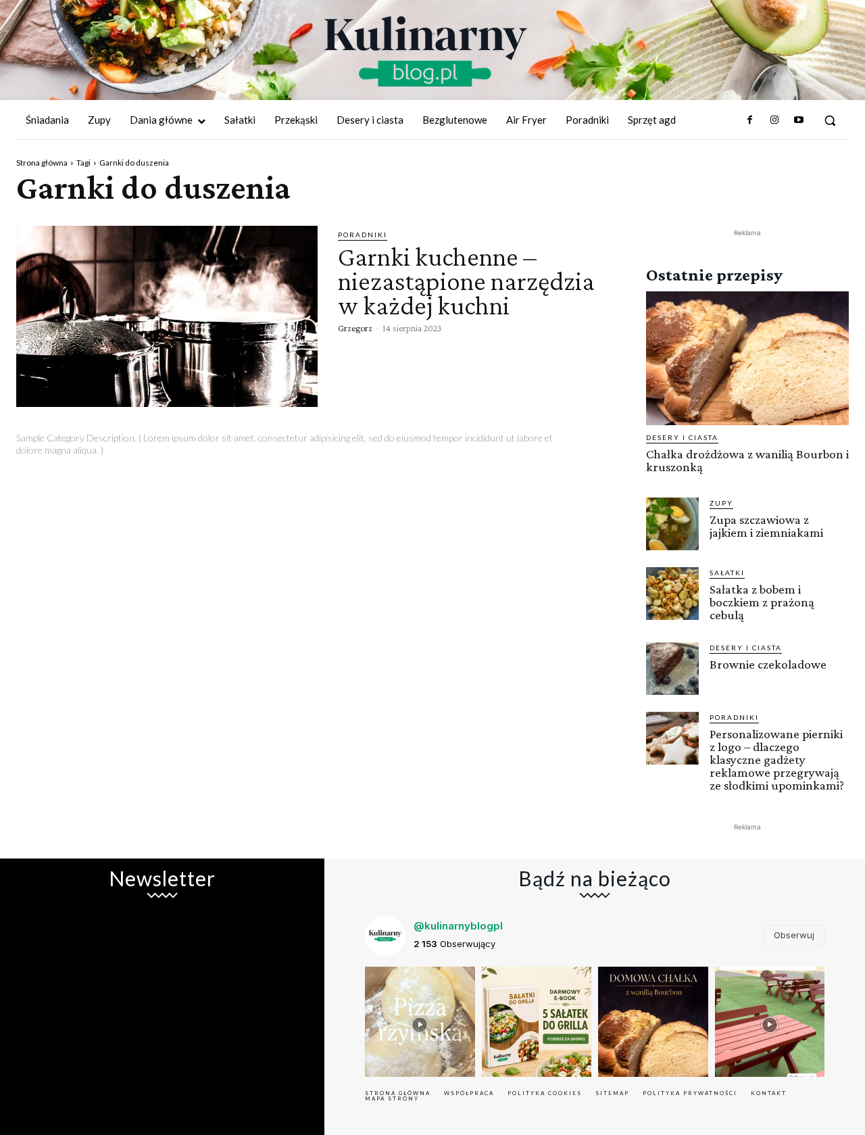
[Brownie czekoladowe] (672, 668)
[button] (830, 120)
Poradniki (362, 235)
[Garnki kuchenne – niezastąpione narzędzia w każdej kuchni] (167, 316)
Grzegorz (355, 327)
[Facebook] (749, 120)
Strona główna (42, 163)
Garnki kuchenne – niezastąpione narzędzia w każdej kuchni (466, 280)
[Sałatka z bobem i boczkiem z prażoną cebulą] (672, 593)
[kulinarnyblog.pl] (425, 51)
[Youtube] (799, 120)
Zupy (721, 503)
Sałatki (727, 573)
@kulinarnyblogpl (458, 925)
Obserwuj (794, 934)
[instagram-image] (420, 1022)
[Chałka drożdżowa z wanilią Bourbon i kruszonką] (747, 358)
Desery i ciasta (682, 437)
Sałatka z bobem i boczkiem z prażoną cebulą (762, 602)
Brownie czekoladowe (768, 664)
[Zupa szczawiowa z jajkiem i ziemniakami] (672, 524)
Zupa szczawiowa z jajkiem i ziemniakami (766, 525)
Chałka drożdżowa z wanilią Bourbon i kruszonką (747, 460)
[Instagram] (774, 120)
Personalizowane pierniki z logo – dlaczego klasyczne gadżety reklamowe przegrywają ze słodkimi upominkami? (777, 759)
